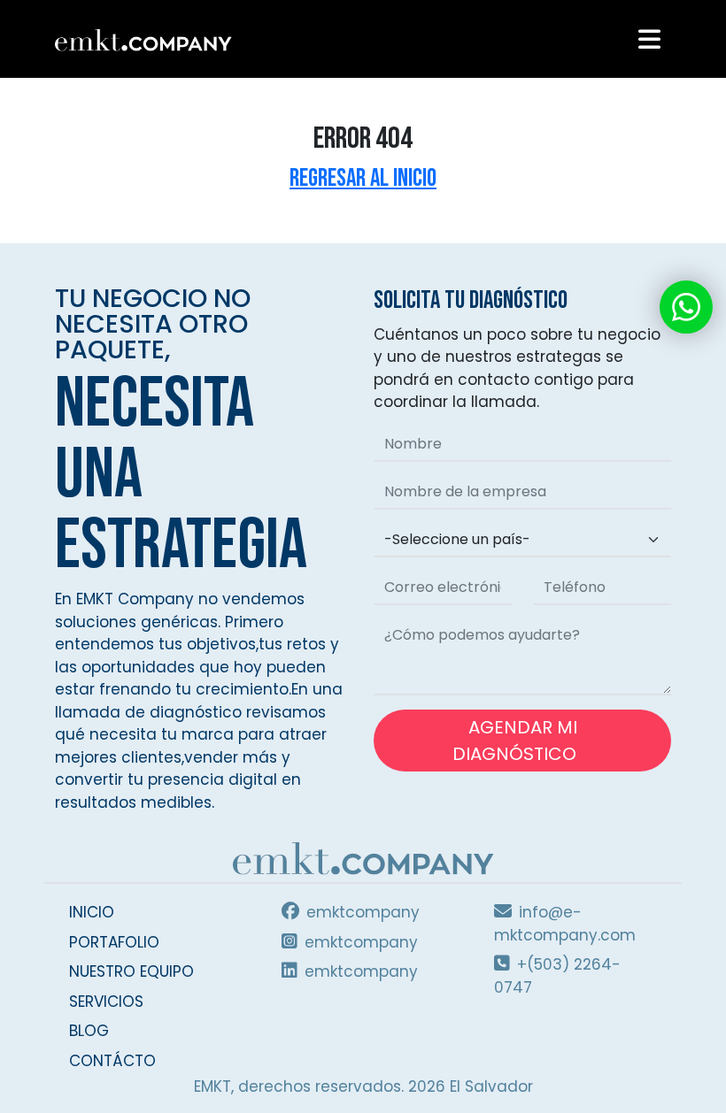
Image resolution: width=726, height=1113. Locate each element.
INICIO (91, 912)
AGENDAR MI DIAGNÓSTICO (516, 740)
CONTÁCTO (112, 1060)
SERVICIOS (106, 1001)
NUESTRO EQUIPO (131, 971)
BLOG (89, 1030)
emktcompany (363, 912)
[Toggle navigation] (649, 39)
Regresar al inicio (363, 178)
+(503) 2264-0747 (557, 976)
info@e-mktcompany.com (565, 924)
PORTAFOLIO (114, 942)
